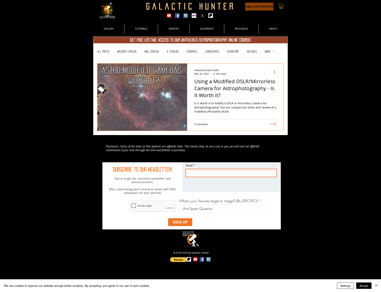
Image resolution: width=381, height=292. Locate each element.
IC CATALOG (173, 51)
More (268, 51)
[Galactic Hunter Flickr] (194, 15)
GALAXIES (252, 51)
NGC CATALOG (151, 51)
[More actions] (275, 71)
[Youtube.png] (169, 15)
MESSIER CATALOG (127, 51)
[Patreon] (210, 15)
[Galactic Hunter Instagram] (185, 15)
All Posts (103, 51)
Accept (364, 286)
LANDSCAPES (212, 51)
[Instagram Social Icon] (208, 259)
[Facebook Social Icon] (202, 259)
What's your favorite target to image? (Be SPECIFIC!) (218, 201)
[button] (281, 6)
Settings (345, 286)
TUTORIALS (192, 51)
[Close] (376, 285)
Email (189, 165)
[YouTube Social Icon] (195, 259)
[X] (202, 15)
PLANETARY (233, 51)
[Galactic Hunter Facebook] (177, 15)
